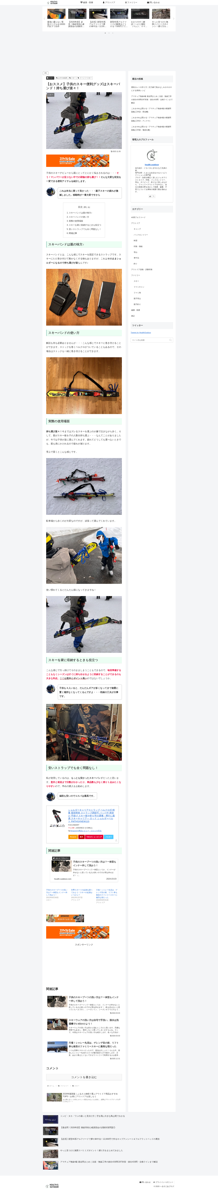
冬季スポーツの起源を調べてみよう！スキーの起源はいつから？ (81, 892)
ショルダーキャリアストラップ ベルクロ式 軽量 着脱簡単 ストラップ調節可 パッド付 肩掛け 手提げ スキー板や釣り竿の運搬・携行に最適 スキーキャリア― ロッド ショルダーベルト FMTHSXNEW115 (91, 816)
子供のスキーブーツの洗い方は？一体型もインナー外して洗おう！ (56, 892)
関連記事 (73, 233)
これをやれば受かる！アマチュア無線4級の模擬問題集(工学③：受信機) (151, 110)
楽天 (81, 837)
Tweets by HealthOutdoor (141, 333)
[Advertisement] (109, 52)
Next (173, 19)
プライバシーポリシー (164, 1182)
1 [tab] (105, 33)
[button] (170, 340)
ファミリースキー (86, 78)
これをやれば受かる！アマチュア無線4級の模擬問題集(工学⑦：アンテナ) (151, 119)
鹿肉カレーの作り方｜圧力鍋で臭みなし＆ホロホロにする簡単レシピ (151, 88)
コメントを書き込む (84, 1077)
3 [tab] (113, 33)
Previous (44, 19)
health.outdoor (152, 165)
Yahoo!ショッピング (94, 837)
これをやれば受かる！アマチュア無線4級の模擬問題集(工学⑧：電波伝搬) (151, 128)
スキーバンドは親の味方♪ (80, 213)
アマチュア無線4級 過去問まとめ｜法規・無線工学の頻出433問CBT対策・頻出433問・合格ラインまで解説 (152, 99)
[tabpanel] (56, 18)
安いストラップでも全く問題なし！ (85, 229)
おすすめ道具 (62, 78)
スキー (51, 78)
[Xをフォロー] (153, 196)
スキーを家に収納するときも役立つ (85, 225)
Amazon (73, 837)
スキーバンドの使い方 (79, 217)
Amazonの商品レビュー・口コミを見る (86, 831)
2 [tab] (109, 33)
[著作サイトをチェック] (150, 196)
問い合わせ (146, 1182)
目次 (80, 207)
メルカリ (108, 837)
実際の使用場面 (76, 221)
